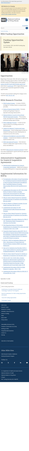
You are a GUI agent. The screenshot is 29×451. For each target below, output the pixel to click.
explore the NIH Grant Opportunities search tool (13, 84)
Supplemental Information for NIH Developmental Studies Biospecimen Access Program (14, 209)
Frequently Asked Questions (7, 330)
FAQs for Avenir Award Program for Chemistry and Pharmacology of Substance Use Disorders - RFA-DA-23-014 (15, 215)
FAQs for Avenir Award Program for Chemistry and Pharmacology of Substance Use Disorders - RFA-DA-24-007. (15, 199)
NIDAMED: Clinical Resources (7, 311)
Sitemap (3, 335)
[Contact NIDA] (1, 363)
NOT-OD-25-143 (10, 95)
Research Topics (5, 307)
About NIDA (4, 317)
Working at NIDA (5, 328)
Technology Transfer (6, 300)
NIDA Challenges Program (10, 122)
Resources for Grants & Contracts (14, 149)
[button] (27, 20)
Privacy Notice (4, 319)
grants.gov (10, 86)
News (2, 315)
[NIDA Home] (12, 20)
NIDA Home (4, 305)
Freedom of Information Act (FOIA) (9, 326)
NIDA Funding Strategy (9, 103)
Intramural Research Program (7, 356)
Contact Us (3, 332)
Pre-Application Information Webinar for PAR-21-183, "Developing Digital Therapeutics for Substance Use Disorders (15, 221)
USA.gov (3, 377)
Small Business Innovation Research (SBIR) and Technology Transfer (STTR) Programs (11, 290)
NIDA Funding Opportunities (7, 286)
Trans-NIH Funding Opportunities (8, 297)
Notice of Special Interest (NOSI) (11, 109)
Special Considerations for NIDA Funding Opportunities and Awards (13, 294)
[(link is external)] (8, 363)
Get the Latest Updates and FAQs (8, 14)
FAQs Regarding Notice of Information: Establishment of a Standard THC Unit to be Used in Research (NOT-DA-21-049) (15, 226)
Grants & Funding (4, 31)
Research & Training (5, 309)
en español (25, 25)
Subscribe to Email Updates (7, 341)
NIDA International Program (10, 142)
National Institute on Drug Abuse (8, 375)
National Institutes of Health (7, 373)
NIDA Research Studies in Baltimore (9, 354)
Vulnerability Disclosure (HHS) (7, 324)
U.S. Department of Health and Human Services (11, 371)
